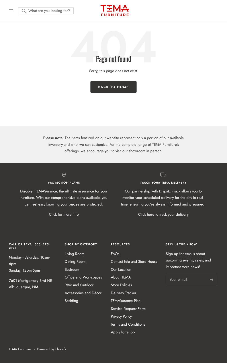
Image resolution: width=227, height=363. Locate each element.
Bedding (71, 300)
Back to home (113, 87)
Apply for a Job (123, 332)
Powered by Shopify (51, 349)
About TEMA (121, 277)
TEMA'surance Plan (126, 300)
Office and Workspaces (83, 277)
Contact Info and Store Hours (134, 261)
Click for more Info (64, 214)
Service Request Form (128, 308)
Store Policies (121, 285)
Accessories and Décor (83, 293)
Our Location (121, 269)
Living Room (74, 253)
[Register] (212, 279)
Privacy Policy (121, 316)
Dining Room (75, 261)
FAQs (115, 253)
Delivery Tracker (123, 293)
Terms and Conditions (128, 324)
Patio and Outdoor (79, 285)
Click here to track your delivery (163, 214)
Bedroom (72, 269)
